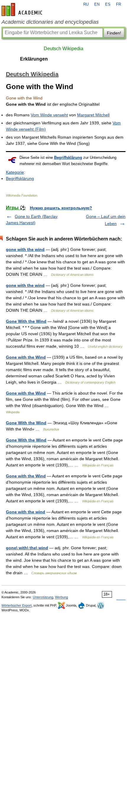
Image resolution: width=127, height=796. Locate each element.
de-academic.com (22, 9)
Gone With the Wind (26, 321)
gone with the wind (25, 249)
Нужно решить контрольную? (61, 207)
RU (86, 4)
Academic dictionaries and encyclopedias (50, 22)
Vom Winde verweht (49, 115)
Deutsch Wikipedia (63, 48)
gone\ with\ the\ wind (27, 547)
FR (118, 4)
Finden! (114, 33)
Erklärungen (34, 58)
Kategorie (15, 172)
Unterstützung (43, 597)
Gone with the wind (25, 511)
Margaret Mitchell (93, 115)
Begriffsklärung (68, 157)
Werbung (61, 597)
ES (107, 4)
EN (97, 4)
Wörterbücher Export (16, 605)
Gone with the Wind (26, 357)
